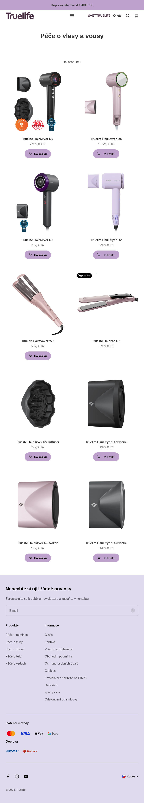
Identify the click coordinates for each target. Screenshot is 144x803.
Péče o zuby (14, 642)
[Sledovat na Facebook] (8, 776)
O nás (117, 15)
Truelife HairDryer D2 (106, 240)
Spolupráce (52, 692)
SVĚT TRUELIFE (99, 15)
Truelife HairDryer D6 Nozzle (37, 543)
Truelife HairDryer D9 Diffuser (37, 442)
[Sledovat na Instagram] (17, 776)
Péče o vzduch (16, 663)
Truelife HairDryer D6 (106, 139)
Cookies (50, 670)
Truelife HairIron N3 (106, 341)
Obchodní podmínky (59, 656)
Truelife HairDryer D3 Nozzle (106, 543)
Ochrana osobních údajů (61, 663)
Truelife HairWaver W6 (37, 341)
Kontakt (50, 642)
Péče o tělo (13, 656)
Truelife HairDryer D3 (37, 240)
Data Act (51, 685)
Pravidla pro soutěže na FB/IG (66, 678)
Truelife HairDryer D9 (37, 139)
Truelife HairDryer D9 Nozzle (106, 442)
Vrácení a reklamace (59, 649)
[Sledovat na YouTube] (26, 776)
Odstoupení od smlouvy (61, 699)
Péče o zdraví (15, 649)
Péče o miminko (17, 635)
